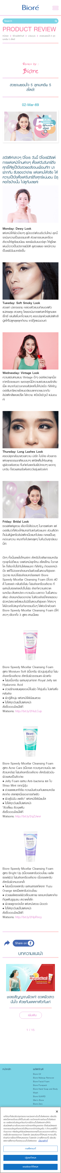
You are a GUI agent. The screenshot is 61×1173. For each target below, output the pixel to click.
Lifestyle (31, 36)
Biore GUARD (39, 1096)
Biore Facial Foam (41, 1081)
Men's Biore (38, 1100)
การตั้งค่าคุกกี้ (30, 1148)
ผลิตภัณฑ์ (38, 1069)
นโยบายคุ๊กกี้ (43, 1141)
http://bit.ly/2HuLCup (28, 711)
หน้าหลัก (7, 1069)
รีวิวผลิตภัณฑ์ (18, 36)
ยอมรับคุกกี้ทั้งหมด (30, 1166)
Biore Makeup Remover (43, 1078)
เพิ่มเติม (32, 1015)
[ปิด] (57, 1111)
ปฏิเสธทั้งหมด (30, 1157)
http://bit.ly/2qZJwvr (28, 816)
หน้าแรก (6, 36)
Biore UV (37, 1074)
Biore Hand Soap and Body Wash (45, 1090)
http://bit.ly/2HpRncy (28, 917)
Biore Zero (38, 1104)
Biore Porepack (40, 1085)
